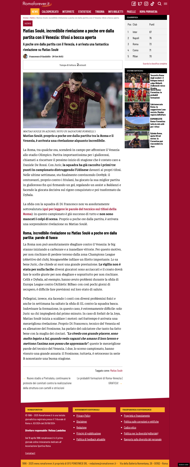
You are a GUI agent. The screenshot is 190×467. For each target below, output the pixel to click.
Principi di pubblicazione (88, 433)
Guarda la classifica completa (155, 63)
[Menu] (165, 3)
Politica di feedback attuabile (90, 439)
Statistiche (84, 11)
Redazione (81, 427)
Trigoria (99, 11)
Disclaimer (81, 421)
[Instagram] (146, 3)
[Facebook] (134, 3)
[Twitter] (140, 3)
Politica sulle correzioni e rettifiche (141, 421)
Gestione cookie (183, 465)
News (35, 11)
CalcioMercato (50, 11)
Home (25, 17)
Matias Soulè (116, 370)
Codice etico (130, 427)
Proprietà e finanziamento (137, 415)
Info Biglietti (115, 11)
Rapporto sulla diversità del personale (143, 439)
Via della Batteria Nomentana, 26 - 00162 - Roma (144, 463)
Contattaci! (30, 453)
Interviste (68, 11)
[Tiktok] (152, 3)
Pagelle (131, 11)
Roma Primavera (148, 11)
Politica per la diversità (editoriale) (141, 433)
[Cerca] (159, 3)
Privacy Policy (83, 415)
